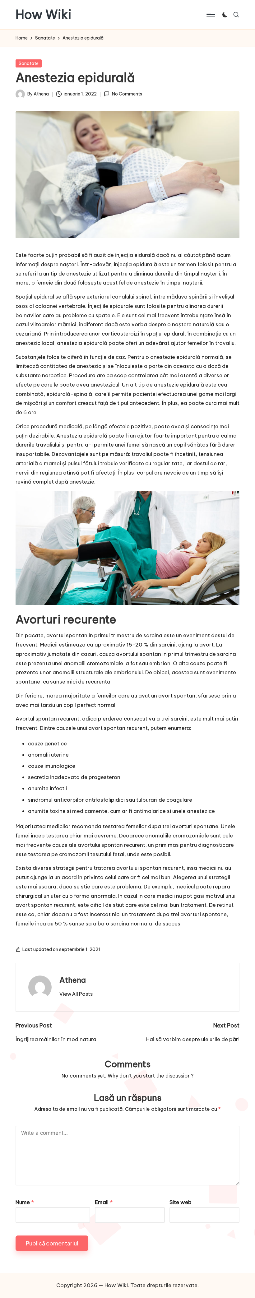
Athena (72, 980)
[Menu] (210, 14)
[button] (76, 994)
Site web (180, 1202)
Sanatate (29, 63)
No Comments (127, 94)
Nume (25, 1202)
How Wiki (44, 14)
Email (104, 1202)
